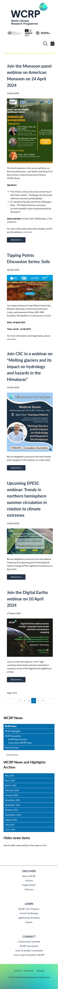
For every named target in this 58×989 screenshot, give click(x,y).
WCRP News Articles (17, 739)
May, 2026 (9, 775)
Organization (29, 885)
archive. (43, 845)
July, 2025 (9, 824)
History (29, 880)
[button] (45, 45)
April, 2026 (10, 780)
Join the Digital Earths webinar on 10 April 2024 (27, 598)
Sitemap (40, 970)
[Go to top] (3, 985)
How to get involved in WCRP (29, 955)
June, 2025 (10, 829)
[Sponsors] (29, 32)
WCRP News (11, 726)
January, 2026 (11, 795)
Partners (29, 889)
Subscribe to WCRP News (20, 742)
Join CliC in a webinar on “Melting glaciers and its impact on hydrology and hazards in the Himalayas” (30, 366)
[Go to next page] (48, 700)
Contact (17, 970)
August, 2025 (11, 819)
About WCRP (29, 876)
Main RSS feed (11, 747)
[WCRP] (29, 13)
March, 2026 (10, 785)
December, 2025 (12, 800)
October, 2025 (11, 810)
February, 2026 (12, 790)
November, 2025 (12, 805)
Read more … (17, 239)
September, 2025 (13, 814)
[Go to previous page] (14, 700)
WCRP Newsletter (13, 736)
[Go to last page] (53, 700)
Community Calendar (29, 941)
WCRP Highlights (13, 731)
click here (27, 232)
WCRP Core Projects (29, 909)
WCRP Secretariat (29, 946)
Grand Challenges (29, 913)
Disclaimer (29, 970)
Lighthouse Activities (29, 917)
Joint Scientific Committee (29, 950)
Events (29, 922)
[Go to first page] (9, 700)
